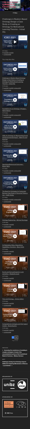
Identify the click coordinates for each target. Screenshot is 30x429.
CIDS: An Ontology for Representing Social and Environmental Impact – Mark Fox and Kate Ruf (15, 137)
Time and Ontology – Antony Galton (13, 299)
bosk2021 (6, 52)
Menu (15, 13)
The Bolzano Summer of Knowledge (10, 4)
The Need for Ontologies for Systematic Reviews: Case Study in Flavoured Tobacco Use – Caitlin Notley (15, 193)
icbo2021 (11, 52)
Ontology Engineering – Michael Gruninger (15, 220)
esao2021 (11, 224)
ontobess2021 (17, 88)
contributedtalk (7, 54)
